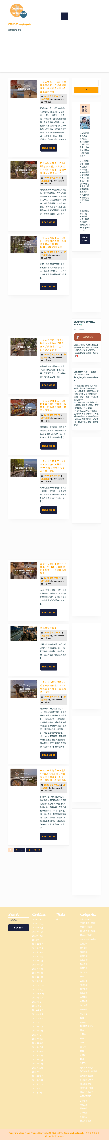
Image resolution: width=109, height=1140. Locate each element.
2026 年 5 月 (37, 931)
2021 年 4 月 (37, 1088)
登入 (58, 919)
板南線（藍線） (86, 935)
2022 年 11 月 (37, 1080)
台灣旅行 (83, 944)
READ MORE (49, 149)
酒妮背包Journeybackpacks (19, 24)
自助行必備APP (86, 1092)
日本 (82, 1030)
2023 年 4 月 (37, 1059)
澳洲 (82, 1042)
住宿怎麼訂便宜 (86, 1079)
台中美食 (83, 989)
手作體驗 (83, 1112)
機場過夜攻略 (85, 1083)
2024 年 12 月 (38, 985)
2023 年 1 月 (37, 1072)
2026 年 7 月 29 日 (52, 177)
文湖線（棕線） (86, 927)
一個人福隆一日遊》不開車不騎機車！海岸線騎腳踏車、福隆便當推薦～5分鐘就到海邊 (53, 86)
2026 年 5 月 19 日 (52, 578)
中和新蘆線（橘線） (88, 923)
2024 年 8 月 (37, 1002)
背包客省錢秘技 (86, 1076)
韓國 (82, 1059)
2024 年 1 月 (37, 1022)
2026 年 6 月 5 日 (52, 415)
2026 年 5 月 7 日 (51, 696)
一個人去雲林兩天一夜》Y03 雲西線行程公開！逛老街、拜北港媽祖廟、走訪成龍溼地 (53, 405)
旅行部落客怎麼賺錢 (88, 1071)
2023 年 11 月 (37, 1030)
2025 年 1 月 (37, 981)
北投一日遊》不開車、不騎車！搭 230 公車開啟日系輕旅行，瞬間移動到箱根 (53, 568)
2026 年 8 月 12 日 (52, 96)
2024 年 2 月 (37, 1018)
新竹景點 (83, 964)
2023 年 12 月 (37, 1026)
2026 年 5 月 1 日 (51, 784)
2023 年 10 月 (38, 1035)
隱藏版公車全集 (48, 627)
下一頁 (37, 850)
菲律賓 (83, 1055)
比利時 (83, 1034)
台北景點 (83, 947)
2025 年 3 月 (37, 973)
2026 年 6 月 (37, 927)
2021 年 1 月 (37, 1092)
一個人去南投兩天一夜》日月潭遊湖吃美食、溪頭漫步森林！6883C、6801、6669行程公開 (53, 242)
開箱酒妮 (83, 1105)
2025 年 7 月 (37, 960)
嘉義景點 (83, 951)
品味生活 (83, 1014)
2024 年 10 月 (38, 993)
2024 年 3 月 (37, 1014)
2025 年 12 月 (37, 944)
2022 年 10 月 (38, 1084)
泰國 (82, 1038)
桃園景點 (83, 968)
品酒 (82, 1017)
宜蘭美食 (83, 1001)
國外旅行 (83, 1022)
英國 (82, 1050)
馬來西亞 (83, 1063)
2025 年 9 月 (37, 952)
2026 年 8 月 (37, 919)
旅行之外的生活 (86, 1068)
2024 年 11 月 (37, 989)
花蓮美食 (83, 1101)
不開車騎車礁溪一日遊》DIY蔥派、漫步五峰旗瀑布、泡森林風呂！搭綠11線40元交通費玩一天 (53, 168)
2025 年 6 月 (37, 964)
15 (29, 850)
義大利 (83, 1046)
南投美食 (83, 984)
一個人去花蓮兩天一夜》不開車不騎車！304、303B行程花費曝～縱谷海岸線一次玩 (53, 466)
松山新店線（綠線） (88, 931)
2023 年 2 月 (37, 1068)
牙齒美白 (83, 1116)
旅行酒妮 (45, 99)
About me (85, 239)
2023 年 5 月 (37, 1055)
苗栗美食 (83, 1005)
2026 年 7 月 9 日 (51, 252)
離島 (82, 976)
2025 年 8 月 (37, 956)
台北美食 (83, 993)
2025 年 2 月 (37, 977)
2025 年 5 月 (37, 969)
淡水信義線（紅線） (88, 939)
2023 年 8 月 (37, 1043)
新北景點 (83, 960)
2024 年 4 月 (37, 1010)
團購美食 (83, 1108)
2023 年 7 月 (37, 1047)
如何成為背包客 (86, 1026)
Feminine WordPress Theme (23, 1133)
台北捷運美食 (85, 919)
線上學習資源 (85, 1121)
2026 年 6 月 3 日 (52, 475)
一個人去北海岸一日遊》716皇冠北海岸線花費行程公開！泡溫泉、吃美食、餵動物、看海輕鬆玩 (53, 775)
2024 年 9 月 (37, 997)
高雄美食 (83, 1009)
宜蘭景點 (83, 956)
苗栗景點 (83, 972)
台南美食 (83, 997)
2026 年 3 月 (37, 936)
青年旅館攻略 (85, 1096)
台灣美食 (83, 981)
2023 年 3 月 (37, 1063)
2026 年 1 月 (37, 940)
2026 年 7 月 (37, 923)
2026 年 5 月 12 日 (52, 632)
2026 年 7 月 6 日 (51, 354)
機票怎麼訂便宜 (86, 1088)
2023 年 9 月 (37, 1039)
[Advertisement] (54, 51)
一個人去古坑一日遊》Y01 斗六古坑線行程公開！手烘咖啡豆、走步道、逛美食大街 (52, 344)
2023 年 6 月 (37, 1051)
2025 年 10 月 (38, 948)
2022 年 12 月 (37, 1076)
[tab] (65, 16)
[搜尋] (86, 90)
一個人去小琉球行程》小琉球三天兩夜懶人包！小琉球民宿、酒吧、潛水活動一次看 (53, 687)
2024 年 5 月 (37, 1006)
